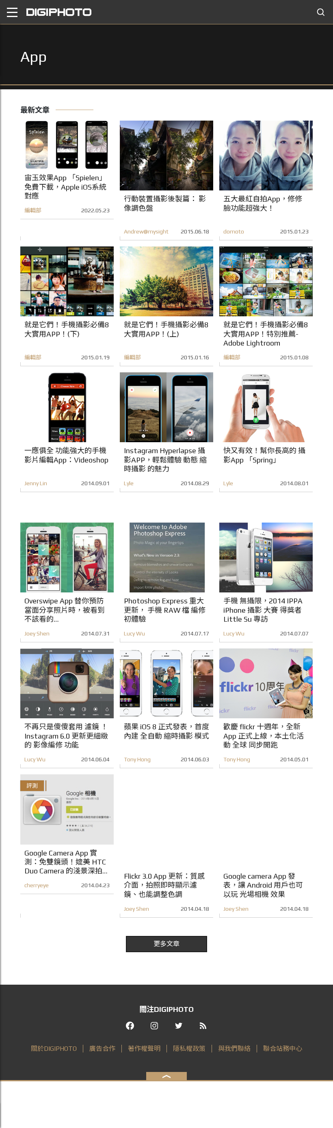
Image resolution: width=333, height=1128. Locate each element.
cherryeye (36, 885)
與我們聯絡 (234, 1048)
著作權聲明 (144, 1048)
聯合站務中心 (282, 1048)
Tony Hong (137, 759)
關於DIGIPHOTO (54, 1048)
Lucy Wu (134, 633)
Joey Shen (37, 633)
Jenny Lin (35, 483)
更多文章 (166, 944)
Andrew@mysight (146, 231)
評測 (32, 785)
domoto (233, 231)
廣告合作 (102, 1048)
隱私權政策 (189, 1048)
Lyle (129, 483)
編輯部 (32, 210)
